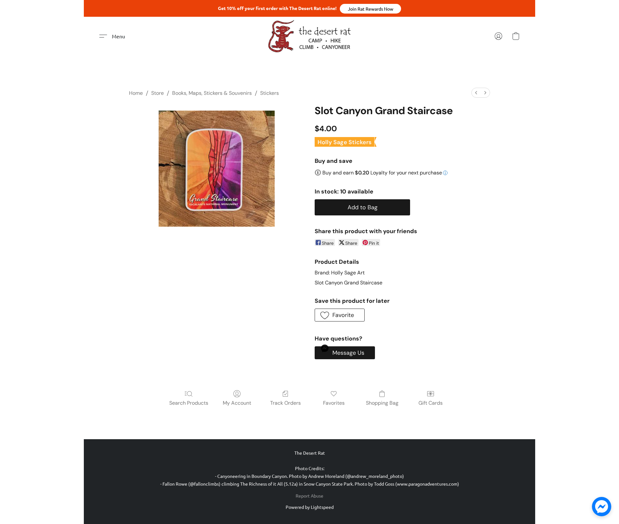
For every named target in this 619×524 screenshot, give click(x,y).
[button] (370, 9)
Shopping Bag (382, 403)
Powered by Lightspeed (310, 507)
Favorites (334, 403)
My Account (237, 403)
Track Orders (285, 403)
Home (136, 93)
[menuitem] (476, 92)
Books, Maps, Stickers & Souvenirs (212, 93)
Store (157, 93)
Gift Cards (430, 403)
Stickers (269, 93)
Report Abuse (309, 496)
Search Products (188, 403)
